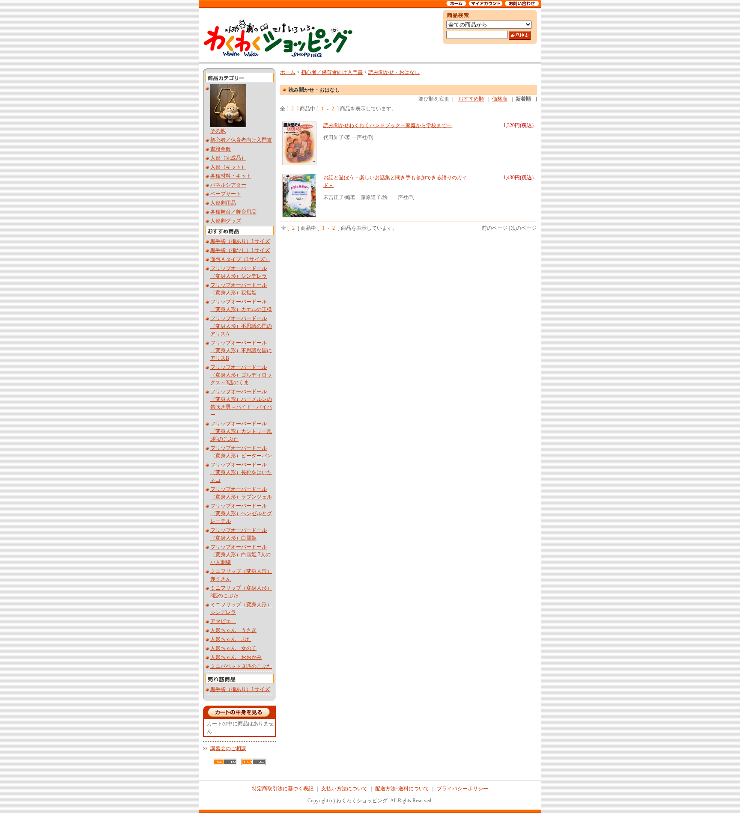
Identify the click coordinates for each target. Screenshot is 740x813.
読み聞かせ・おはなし (394, 72)
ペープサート (225, 194)
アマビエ (223, 621)
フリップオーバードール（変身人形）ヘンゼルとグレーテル (241, 513)
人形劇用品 (223, 203)
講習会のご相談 (228, 748)
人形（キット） (228, 167)
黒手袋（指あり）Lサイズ (240, 241)
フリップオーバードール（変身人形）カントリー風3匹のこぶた (241, 431)
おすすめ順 (471, 99)
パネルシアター (228, 185)
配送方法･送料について (402, 789)
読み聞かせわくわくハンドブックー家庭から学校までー (387, 125)
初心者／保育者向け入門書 (241, 140)
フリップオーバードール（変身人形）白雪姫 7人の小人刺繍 (240, 554)
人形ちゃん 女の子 (233, 648)
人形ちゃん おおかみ (236, 657)
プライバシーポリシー (462, 789)
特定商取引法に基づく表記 (282, 789)
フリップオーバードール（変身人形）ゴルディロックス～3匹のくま (241, 375)
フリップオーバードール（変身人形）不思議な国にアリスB (241, 350)
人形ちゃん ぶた (230, 639)
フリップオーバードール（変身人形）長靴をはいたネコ (241, 472)
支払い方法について (344, 789)
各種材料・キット (230, 176)
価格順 (499, 99)
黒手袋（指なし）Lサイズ (240, 250)
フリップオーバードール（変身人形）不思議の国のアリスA (241, 326)
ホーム (287, 72)
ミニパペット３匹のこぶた (241, 666)
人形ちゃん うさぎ (233, 630)
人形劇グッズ (225, 221)
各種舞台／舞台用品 (233, 212)
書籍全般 (220, 149)
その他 (218, 131)
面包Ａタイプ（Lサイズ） (240, 259)
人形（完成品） (228, 158)
